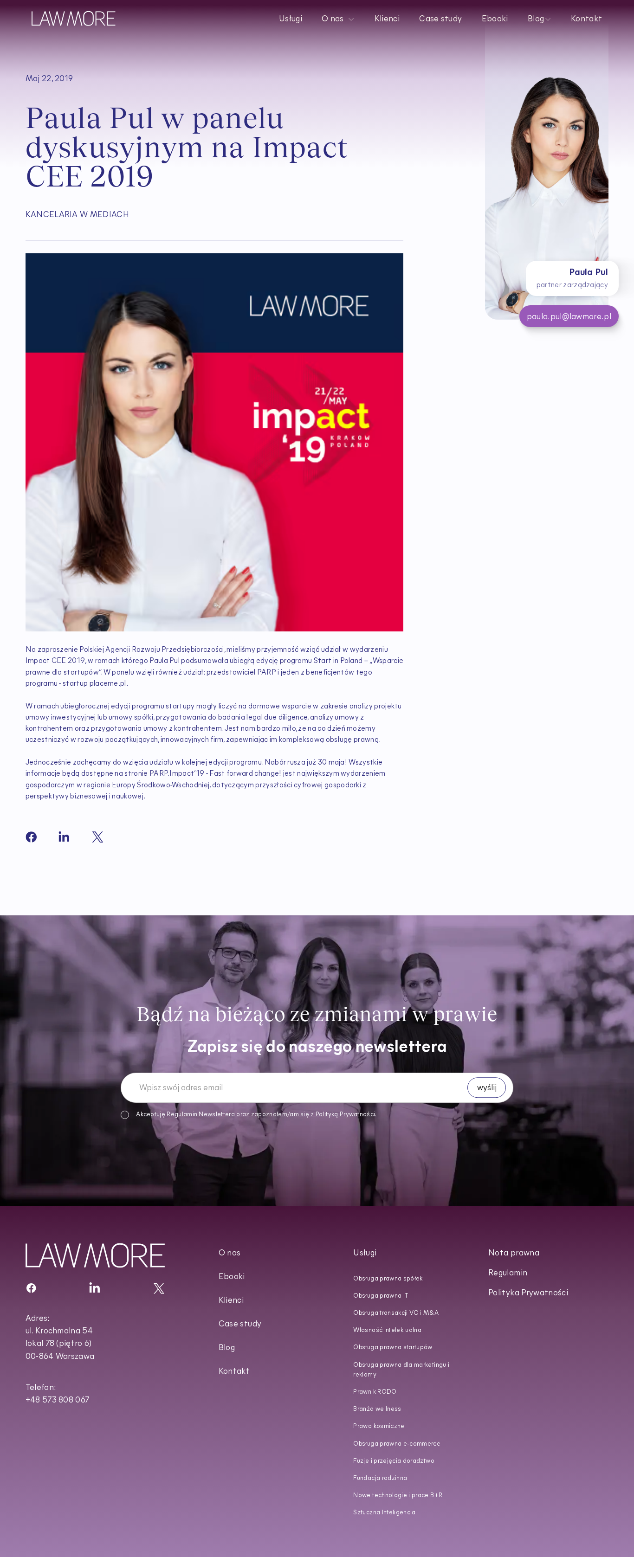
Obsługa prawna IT (380, 1296)
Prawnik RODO (374, 1392)
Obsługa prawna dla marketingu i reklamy (401, 1370)
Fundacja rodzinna (380, 1478)
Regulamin (182, 1115)
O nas (230, 1253)
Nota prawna (513, 1253)
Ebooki (495, 19)
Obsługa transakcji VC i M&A (396, 1313)
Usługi (290, 19)
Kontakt (586, 19)
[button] (338, 18)
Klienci (387, 19)
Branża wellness (377, 1409)
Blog (227, 1348)
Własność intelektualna (387, 1330)
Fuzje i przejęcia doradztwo (393, 1461)
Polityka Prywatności (528, 1293)
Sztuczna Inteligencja (384, 1513)
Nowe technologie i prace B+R (397, 1496)
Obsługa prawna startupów (392, 1348)
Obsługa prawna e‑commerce (396, 1444)
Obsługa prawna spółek (387, 1279)
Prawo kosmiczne (378, 1426)
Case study (441, 19)
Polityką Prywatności (345, 1115)
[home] (74, 18)
